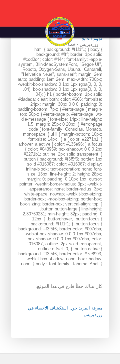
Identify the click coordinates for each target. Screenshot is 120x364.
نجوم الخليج (91, 38)
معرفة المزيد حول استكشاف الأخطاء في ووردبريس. (65, 311)
